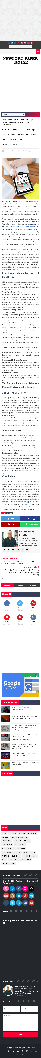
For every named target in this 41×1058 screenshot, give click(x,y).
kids (10, 860)
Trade (18, 852)
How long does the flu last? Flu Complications (25, 764)
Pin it (13, 524)
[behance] (25, 43)
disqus (20, 585)
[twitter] (12, 43)
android (5, 856)
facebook (33, 585)
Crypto (5, 837)
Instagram (19, 845)
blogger (7, 585)
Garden (27, 841)
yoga (13, 864)
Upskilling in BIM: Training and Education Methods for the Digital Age (25, 746)
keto (4, 860)
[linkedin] (15, 43)
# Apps (9, 513)
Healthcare (7, 845)
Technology (7, 852)
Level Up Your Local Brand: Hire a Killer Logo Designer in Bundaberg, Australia (25, 737)
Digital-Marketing (19, 837)
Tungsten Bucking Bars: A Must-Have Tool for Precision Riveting (26, 728)
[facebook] (9, 43)
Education (6, 841)
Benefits (12, 833)
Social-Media (8, 848)
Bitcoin (22, 833)
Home (4, 120)
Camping (32, 833)
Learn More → (20, 995)
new (29, 860)
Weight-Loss (29, 852)
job (35, 856)
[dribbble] (22, 43)
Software (21, 848)
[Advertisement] (20, 20)
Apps (10, 120)
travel (5, 864)
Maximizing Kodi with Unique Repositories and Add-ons (24, 717)
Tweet (14, 519)
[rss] (31, 1051)
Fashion (17, 841)
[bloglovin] (27, 1051)
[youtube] (32, 43)
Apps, (28, 151)
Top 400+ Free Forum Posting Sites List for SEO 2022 (25, 754)
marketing (19, 860)
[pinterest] (18, 43)
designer (27, 856)
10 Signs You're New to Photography (22, 708)
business (16, 856)
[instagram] (28, 43)
